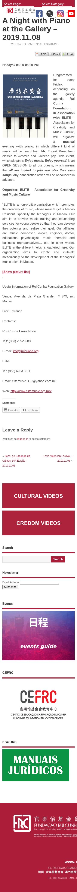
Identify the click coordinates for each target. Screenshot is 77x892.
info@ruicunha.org (25, 351)
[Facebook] (39, 12)
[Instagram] (60, 12)
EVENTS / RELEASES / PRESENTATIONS (33, 44)
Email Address (10, 582)
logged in (22, 438)
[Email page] (54, 55)
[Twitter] (49, 12)
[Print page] (68, 55)
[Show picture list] (16, 272)
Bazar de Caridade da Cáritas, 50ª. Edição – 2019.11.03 (16, 461)
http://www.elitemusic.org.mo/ (31, 391)
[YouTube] (71, 12)
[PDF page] (41, 55)
